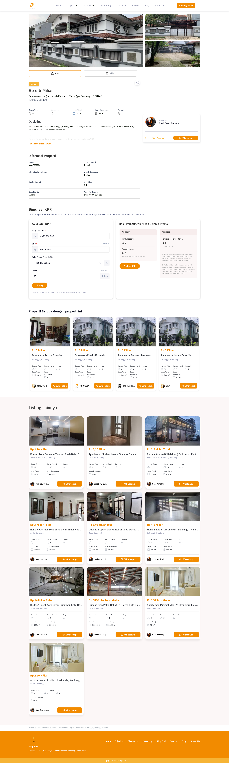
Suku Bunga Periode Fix (42, 257)
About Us (159, 5)
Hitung (39, 285)
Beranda (32, 728)
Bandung (46, 728)
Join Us (135, 5)
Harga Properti (39, 230)
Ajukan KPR (130, 266)
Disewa (87, 5)
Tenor (70, 270)
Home (59, 5)
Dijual (71, 5)
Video (112, 73)
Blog (147, 5)
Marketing (106, 5)
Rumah (39, 728)
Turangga (55, 728)
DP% (34, 244)
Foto (56, 73)
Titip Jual (121, 5)
